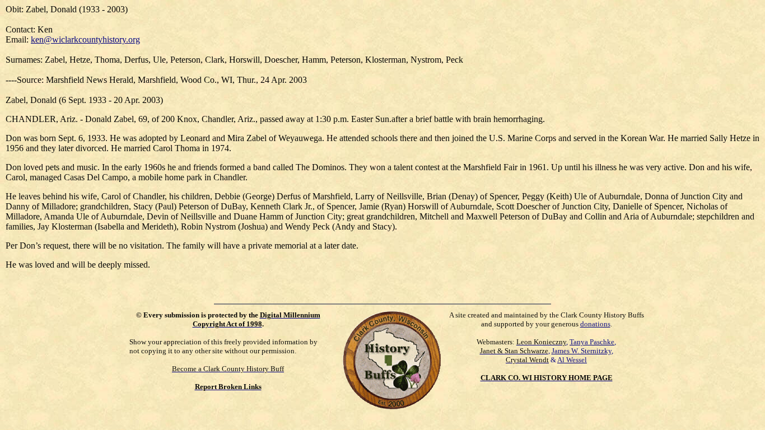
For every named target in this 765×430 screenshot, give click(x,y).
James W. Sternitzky (582, 351)
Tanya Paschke (592, 342)
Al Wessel (572, 360)
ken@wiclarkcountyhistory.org (85, 39)
